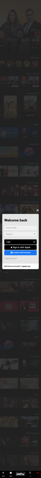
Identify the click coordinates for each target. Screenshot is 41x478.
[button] (20, 247)
